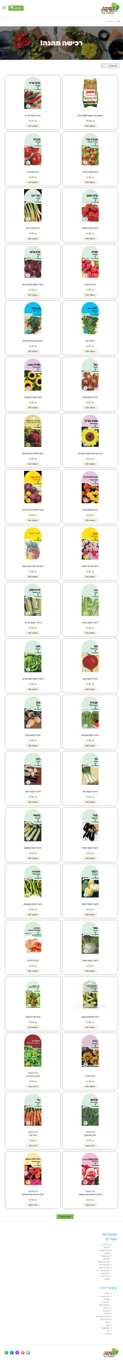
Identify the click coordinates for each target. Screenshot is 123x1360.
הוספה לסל (90, 126)
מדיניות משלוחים (103, 1316)
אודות (107, 1334)
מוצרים (107, 1314)
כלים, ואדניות (104, 1265)
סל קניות (106, 1311)
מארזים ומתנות (104, 1262)
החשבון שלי (105, 1328)
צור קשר (106, 1308)
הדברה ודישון (104, 1267)
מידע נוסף (32, 1086)
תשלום (107, 1293)
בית (108, 1331)
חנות (108, 1325)
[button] (4, 8)
